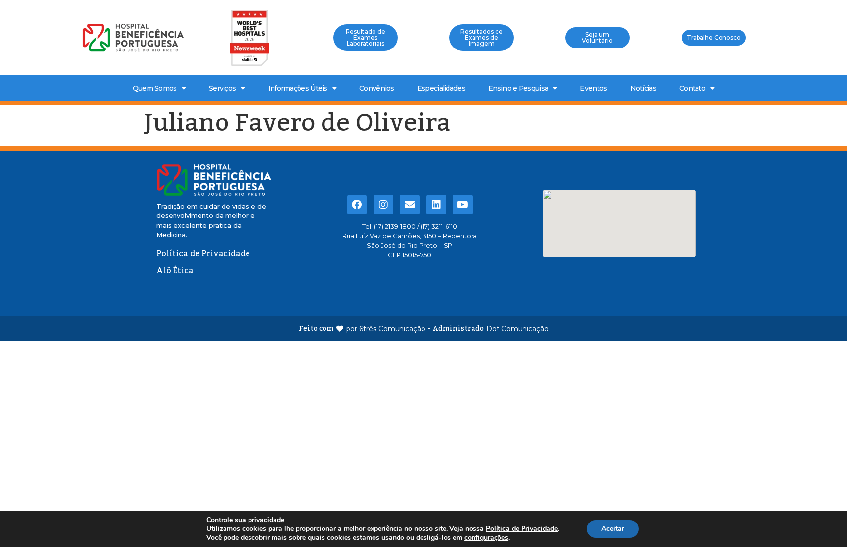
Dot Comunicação (517, 328)
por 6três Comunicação (385, 328)
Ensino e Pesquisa (518, 88)
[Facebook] (357, 204)
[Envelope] (410, 204)
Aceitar (612, 528)
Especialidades (441, 88)
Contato (692, 88)
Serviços (222, 88)
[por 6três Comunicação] (339, 328)
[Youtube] (463, 204)
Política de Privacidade (522, 528)
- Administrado (456, 328)
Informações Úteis (297, 88)
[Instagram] (383, 204)
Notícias (643, 88)
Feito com (316, 328)
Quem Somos (155, 88)
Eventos (593, 88)
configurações (486, 537)
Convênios (376, 88)
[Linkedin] (436, 204)
